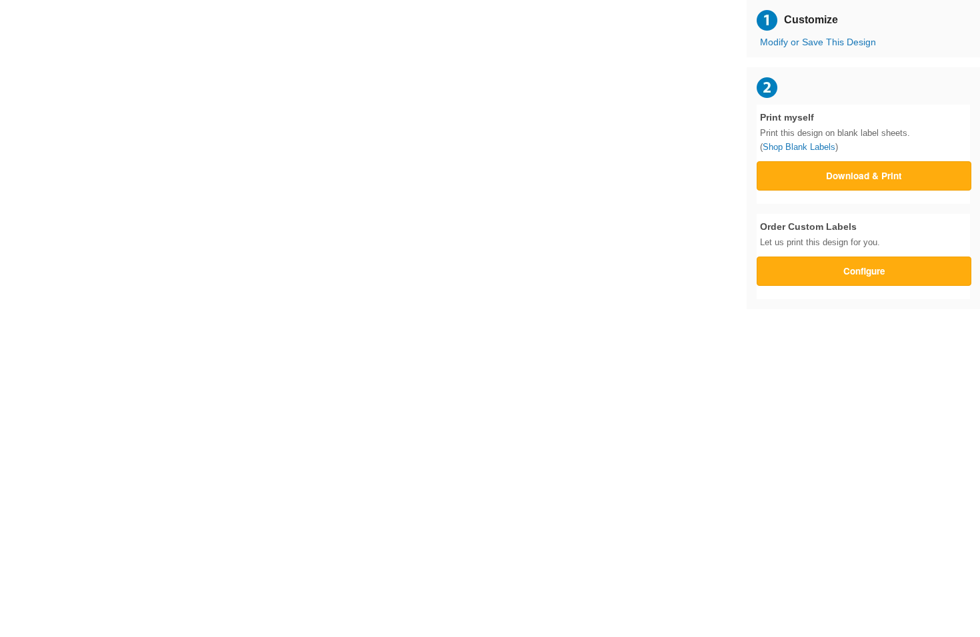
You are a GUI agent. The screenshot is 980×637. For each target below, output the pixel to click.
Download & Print (864, 175)
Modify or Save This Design (818, 42)
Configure (864, 271)
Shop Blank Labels (799, 147)
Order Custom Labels (820, 234)
